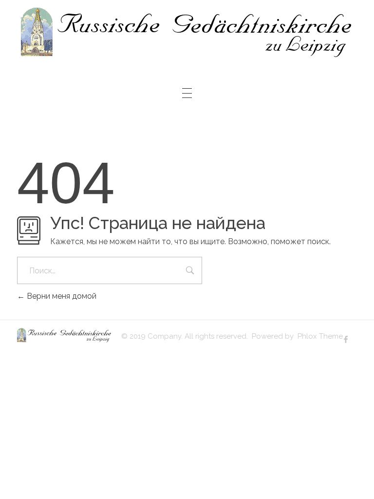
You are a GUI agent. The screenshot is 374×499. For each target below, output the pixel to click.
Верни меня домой (60, 296)
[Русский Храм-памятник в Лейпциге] (187, 32)
